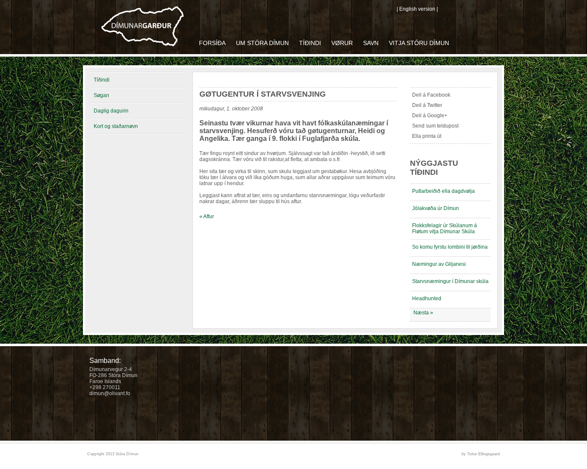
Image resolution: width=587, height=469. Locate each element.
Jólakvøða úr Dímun (435, 208)
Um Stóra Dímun (262, 43)
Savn (371, 43)
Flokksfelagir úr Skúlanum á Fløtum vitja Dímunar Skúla (444, 228)
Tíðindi (310, 43)
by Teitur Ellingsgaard (481, 454)
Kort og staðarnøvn (116, 126)
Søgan (101, 95)
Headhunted (426, 298)
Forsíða (212, 43)
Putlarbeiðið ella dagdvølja (443, 191)
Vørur (342, 43)
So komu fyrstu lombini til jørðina (450, 247)
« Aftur (206, 216)
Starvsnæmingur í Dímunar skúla (450, 281)
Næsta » (423, 313)
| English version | (417, 9)
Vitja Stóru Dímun (419, 43)
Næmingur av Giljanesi (439, 264)
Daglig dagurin (111, 111)
